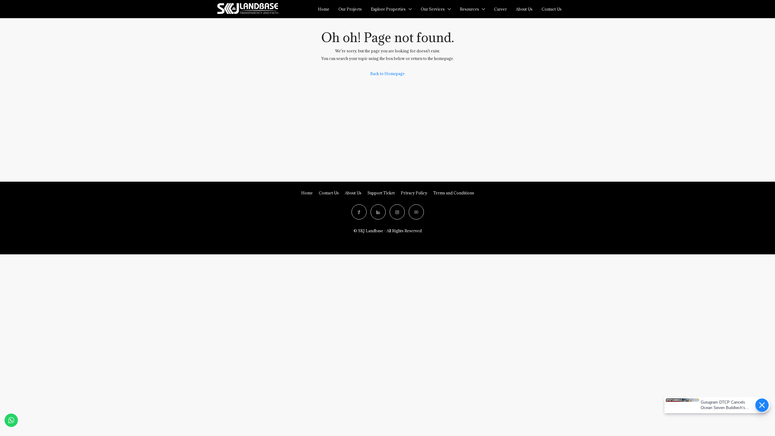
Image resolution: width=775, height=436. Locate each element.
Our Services (433, 9)
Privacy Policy (414, 192)
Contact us (552, 9)
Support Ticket (381, 192)
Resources (469, 9)
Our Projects (350, 9)
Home (323, 9)
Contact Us (329, 192)
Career (500, 9)
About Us (524, 9)
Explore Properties (388, 9)
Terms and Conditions (453, 192)
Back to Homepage (387, 73)
